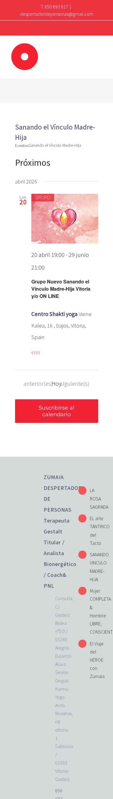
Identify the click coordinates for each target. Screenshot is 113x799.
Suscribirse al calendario (56, 411)
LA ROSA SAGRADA (97, 498)
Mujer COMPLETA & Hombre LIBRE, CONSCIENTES (97, 611)
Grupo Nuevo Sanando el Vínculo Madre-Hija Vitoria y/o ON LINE (60, 288)
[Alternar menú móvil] (101, 49)
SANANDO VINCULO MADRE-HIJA (97, 566)
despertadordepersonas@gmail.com (56, 14)
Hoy (56, 383)
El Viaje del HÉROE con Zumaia (97, 660)
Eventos (22, 145)
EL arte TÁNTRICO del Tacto (97, 530)
